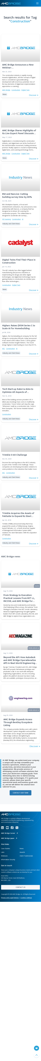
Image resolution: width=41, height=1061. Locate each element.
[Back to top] (36, 1055)
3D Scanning (6, 219)
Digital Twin (25, 90)
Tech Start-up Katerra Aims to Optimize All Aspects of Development (17, 390)
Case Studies (5, 848)
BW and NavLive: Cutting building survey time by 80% (17, 195)
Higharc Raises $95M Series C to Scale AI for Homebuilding (18, 327)
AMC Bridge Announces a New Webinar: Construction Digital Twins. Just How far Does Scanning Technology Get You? (18, 66)
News (22, 848)
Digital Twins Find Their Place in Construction (18, 261)
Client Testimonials (26, 856)
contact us (20, 887)
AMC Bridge (6, 90)
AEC (3, 349)
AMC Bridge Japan (8, 838)
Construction (15, 90)
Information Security (8, 859)
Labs (2, 852)
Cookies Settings (26, 898)
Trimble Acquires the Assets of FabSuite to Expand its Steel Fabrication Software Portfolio (18, 515)
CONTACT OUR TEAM (20, 793)
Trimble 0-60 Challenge (14, 455)
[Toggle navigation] (37, 3)
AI (22, 219)
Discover (34, 746)
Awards (22, 852)
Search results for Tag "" (20, 19)
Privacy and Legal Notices (10, 898)
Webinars (4, 856)
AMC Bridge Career (8, 833)
